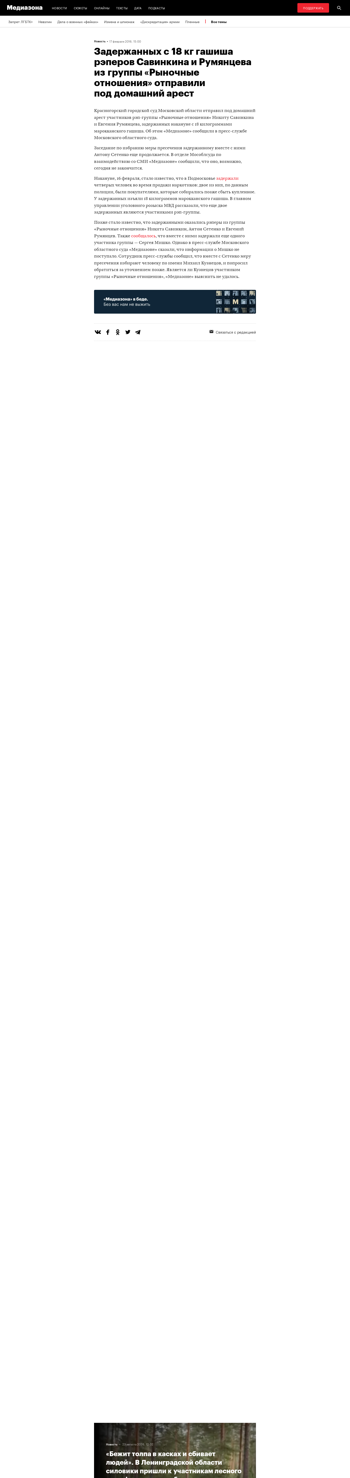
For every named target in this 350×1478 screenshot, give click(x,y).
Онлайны (102, 7)
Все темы (219, 22)
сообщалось (143, 236)
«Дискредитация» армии (160, 21)
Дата (137, 7)
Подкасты (156, 7)
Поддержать (313, 7)
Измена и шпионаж (119, 21)
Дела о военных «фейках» (77, 21)
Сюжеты (80, 7)
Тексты (122, 7)
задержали (227, 179)
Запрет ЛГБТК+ (20, 21)
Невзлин (45, 21)
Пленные (192, 21)
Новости (59, 7)
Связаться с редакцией (236, 332)
